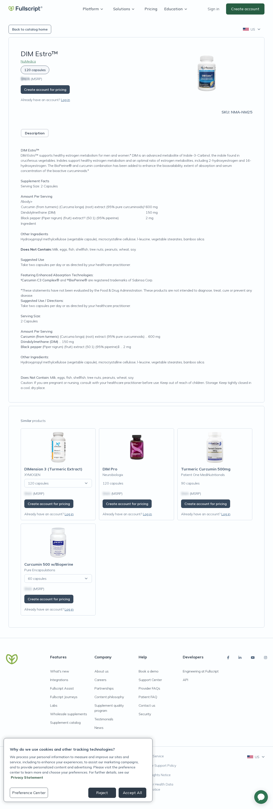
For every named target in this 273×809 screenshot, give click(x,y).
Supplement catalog (65, 722)
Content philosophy (109, 697)
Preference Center (29, 792)
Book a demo (148, 671)
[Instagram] (265, 657)
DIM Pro (110, 469)
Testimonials (103, 719)
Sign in (213, 8)
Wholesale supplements (68, 714)
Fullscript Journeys (63, 697)
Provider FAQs (149, 688)
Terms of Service (151, 756)
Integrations (59, 680)
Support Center (150, 680)
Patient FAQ (148, 697)
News (98, 727)
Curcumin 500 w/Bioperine (48, 564)
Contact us (147, 705)
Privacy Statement (27, 777)
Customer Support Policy (157, 765)
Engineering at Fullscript (201, 671)
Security (145, 714)
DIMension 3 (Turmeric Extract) (53, 469)
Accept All (132, 792)
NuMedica (28, 61)
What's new (59, 671)
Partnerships (104, 688)
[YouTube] (253, 657)
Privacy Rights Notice (155, 775)
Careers (100, 680)
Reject (102, 792)
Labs (53, 705)
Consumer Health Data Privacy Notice (156, 786)
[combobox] (252, 29)
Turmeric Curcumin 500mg (205, 469)
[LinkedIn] (239, 657)
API (185, 680)
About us (101, 671)
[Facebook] (228, 657)
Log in (65, 100)
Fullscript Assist (62, 688)
